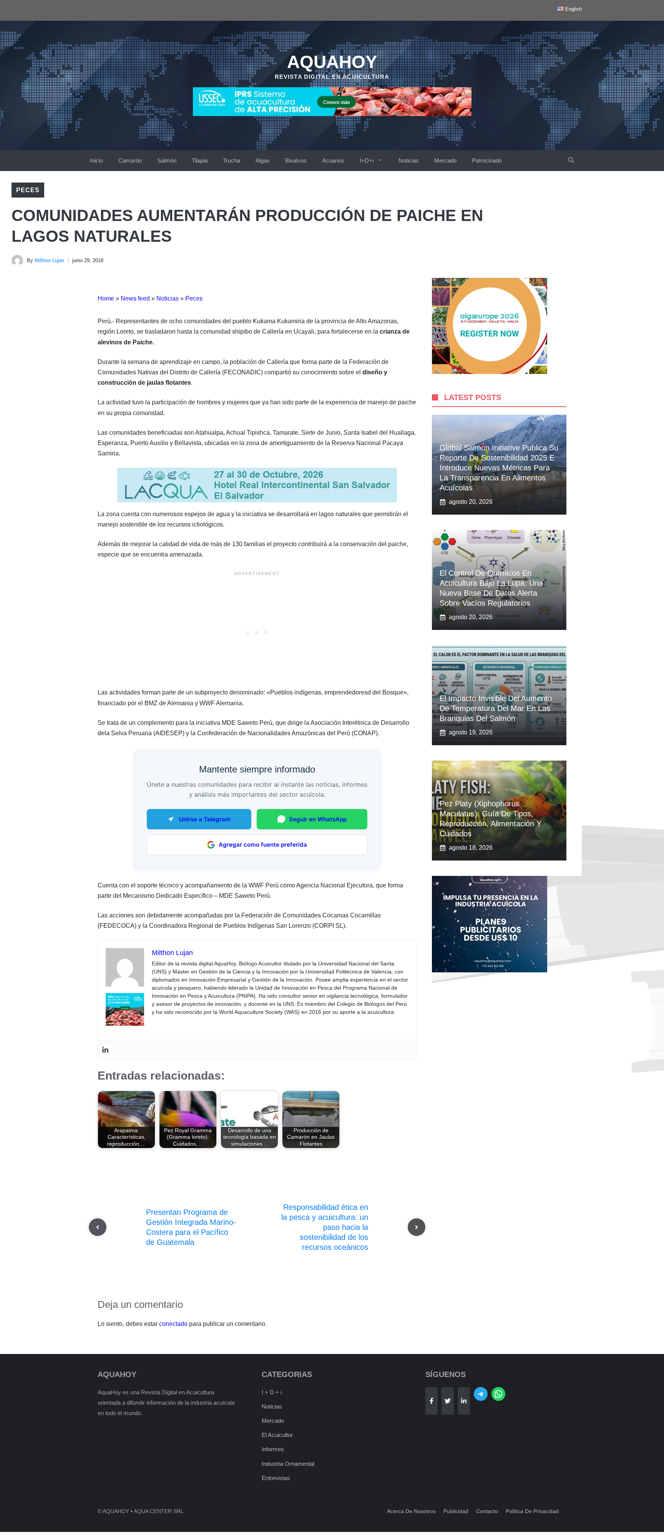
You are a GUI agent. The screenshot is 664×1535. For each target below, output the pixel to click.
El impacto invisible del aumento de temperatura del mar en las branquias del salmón (496, 708)
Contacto (487, 1511)
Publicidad (455, 1511)
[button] (571, 160)
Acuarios (333, 160)
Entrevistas (276, 1478)
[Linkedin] (105, 1050)
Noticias (408, 160)
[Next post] (416, 1227)
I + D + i (272, 1392)
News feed (135, 298)
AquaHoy (332, 62)
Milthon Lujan (49, 260)
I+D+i (367, 160)
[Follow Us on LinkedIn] (464, 1401)
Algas (263, 160)
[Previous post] (97, 1227)
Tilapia (200, 160)
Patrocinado (487, 160)
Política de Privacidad (532, 1511)
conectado (173, 1324)
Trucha (231, 160)
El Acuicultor (277, 1435)
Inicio (96, 160)
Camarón (130, 160)
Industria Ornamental (288, 1463)
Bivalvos (296, 160)
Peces (28, 190)
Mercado (445, 160)
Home (106, 298)
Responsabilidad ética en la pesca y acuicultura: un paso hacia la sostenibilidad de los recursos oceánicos (324, 1227)
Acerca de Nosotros (411, 1511)
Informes (273, 1449)
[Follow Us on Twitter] (448, 1401)
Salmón (166, 160)
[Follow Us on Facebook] (431, 1401)
